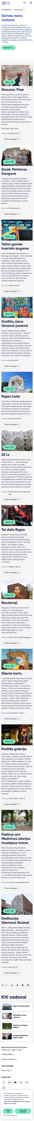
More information (9, 1115)
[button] (24, 3)
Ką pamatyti (18, 9)
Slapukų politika (7, 1054)
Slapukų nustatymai (8, 1059)
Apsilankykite (6, 9)
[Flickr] (26, 1082)
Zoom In (8, 162)
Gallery (7, 82)
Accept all (8, 1111)
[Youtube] (15, 1082)
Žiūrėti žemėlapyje (11, 139)
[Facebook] (3, 1082)
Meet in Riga (6, 1070)
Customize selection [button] (22, 1111)
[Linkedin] (21, 1082)
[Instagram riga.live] (9, 1082)
